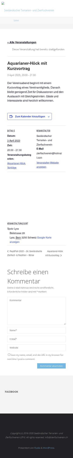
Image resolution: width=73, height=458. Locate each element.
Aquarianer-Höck (16, 163)
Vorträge (11, 167)
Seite (16, 20)
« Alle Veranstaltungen (21, 42)
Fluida (37, 447)
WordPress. (49, 447)
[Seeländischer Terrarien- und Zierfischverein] (28, 8)
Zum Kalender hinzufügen (30, 116)
